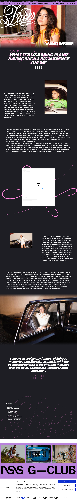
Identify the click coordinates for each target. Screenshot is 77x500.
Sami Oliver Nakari (17, 405)
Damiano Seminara (13, 412)
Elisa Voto (12, 407)
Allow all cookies (67, 481)
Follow (69, 3)
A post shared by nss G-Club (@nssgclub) (39, 203)
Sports (46, 3)
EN (72, 3)
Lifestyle (33, 3)
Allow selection (67, 485)
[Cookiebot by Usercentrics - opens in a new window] (8, 498)
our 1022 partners (23, 482)
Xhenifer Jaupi (17, 414)
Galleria (51, 3)
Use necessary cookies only (67, 489)
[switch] (34, 498)
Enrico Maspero (15, 408)
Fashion (28, 3)
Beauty (18, 3)
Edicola (62, 3)
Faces (23, 3)
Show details (62, 497)
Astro (14, 3)
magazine (40, 3)
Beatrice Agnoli (13, 411)
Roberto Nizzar (17, 418)
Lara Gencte (16, 415)
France (57, 3)
